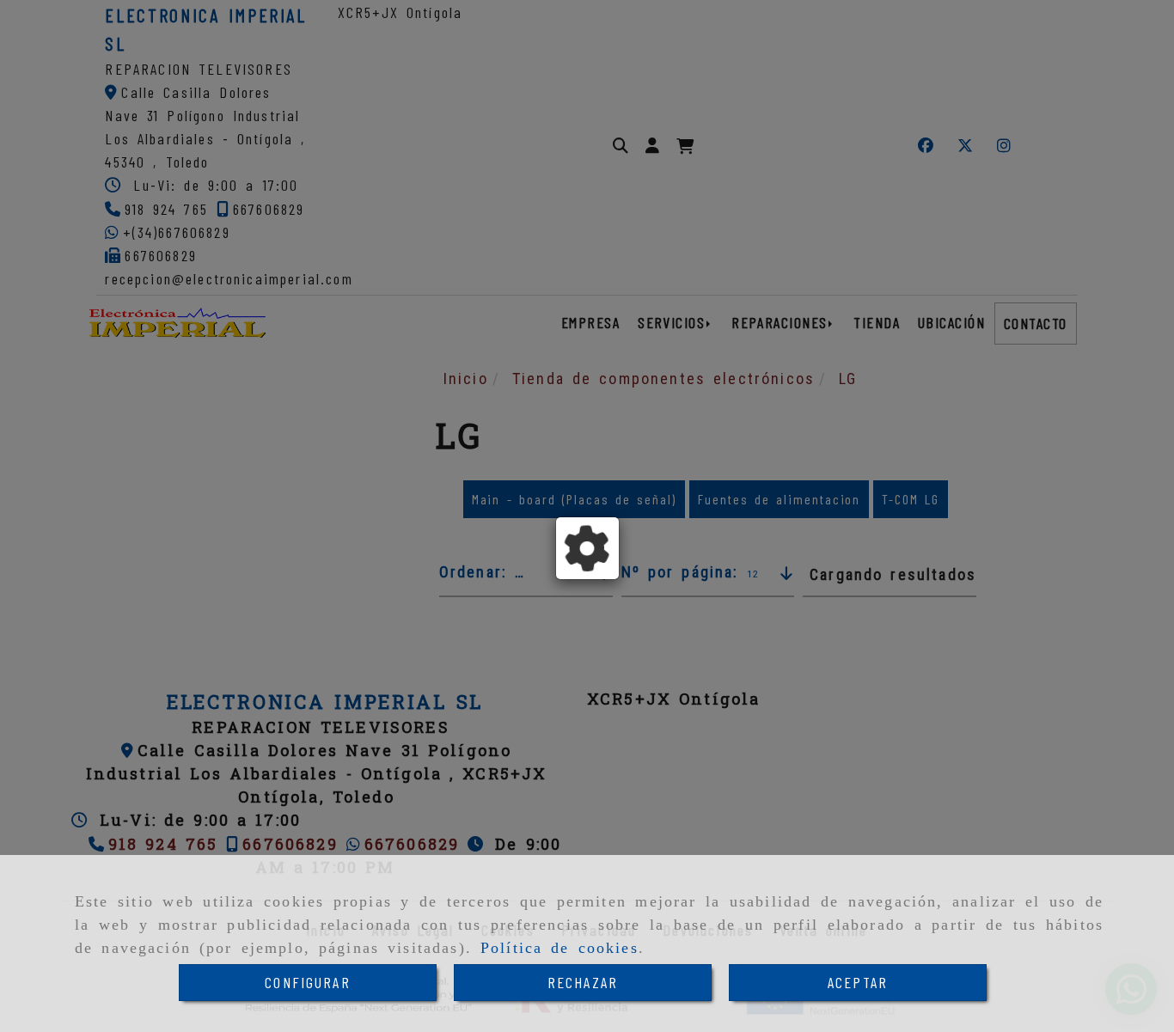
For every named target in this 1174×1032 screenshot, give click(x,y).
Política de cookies (559, 947)
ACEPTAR (858, 982)
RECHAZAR (582, 982)
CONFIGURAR (308, 982)
